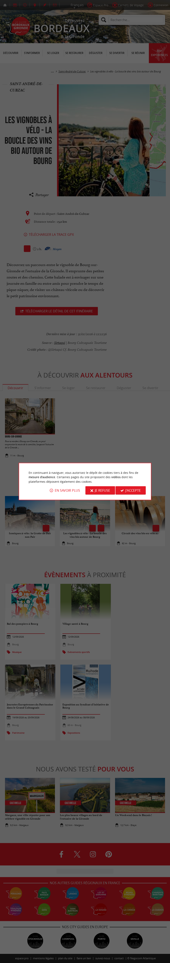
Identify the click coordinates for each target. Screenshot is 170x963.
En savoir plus (67, 490)
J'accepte (133, 490)
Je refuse (102, 490)
